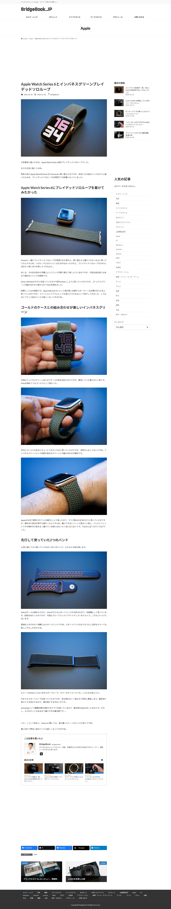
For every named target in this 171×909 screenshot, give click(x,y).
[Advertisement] (85, 57)
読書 (117, 291)
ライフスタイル (121, 208)
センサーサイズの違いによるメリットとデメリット (74, 778)
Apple (35, 854)
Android (119, 249)
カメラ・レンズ (38, 773)
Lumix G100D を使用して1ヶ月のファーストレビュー (53, 778)
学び (117, 296)
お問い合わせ (83, 898)
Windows (119, 245)
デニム (118, 281)
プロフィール (70, 898)
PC (117, 241)
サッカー (119, 895)
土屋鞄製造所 (121, 232)
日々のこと (120, 217)
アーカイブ (118, 322)
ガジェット (120, 227)
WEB (117, 258)
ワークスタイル (121, 213)
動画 (117, 203)
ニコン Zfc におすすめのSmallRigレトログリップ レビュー (94, 779)
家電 (117, 300)
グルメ (118, 286)
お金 (117, 310)
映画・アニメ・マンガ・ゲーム (127, 277)
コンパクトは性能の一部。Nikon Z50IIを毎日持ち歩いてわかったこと (33, 779)
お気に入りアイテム (123, 222)
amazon (118, 254)
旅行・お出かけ (121, 315)
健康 (117, 305)
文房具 (118, 267)
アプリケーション (122, 272)
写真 (117, 199)
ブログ (118, 263)
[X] (42, 754)
